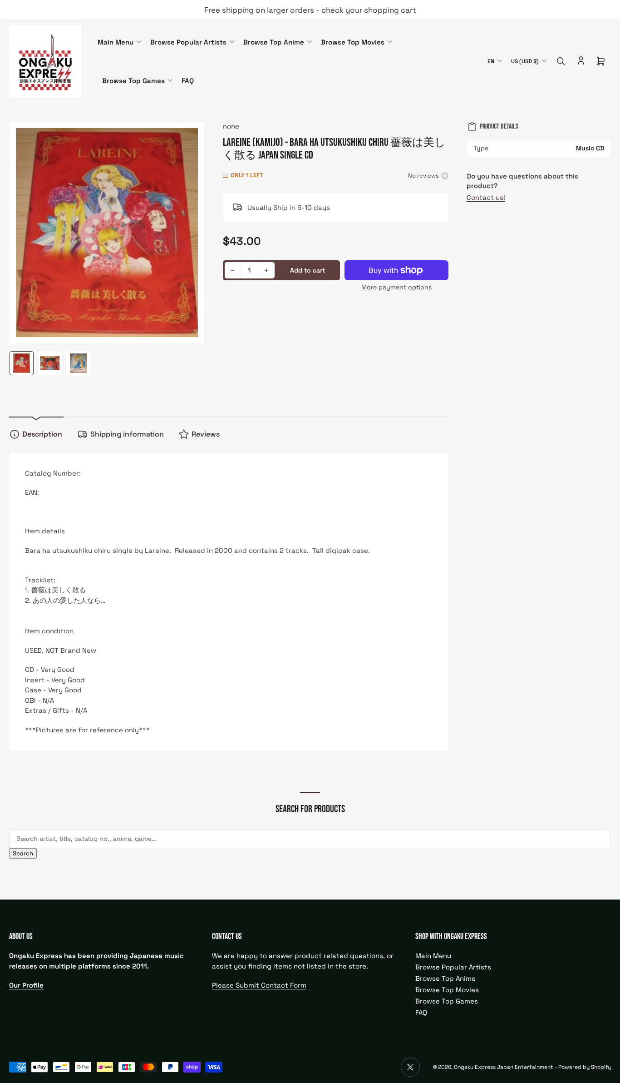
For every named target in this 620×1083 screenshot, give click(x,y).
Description (42, 434)
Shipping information (127, 434)
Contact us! (486, 197)
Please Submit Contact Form (259, 985)
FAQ (188, 80)
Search (23, 853)
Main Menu (115, 42)
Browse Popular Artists (188, 42)
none (231, 126)
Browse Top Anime (273, 42)
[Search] (561, 61)
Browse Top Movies (352, 42)
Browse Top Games (133, 80)
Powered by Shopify (584, 1067)
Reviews (206, 434)
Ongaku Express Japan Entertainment (503, 1067)
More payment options (396, 287)
